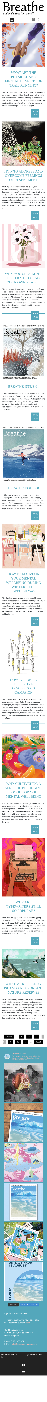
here (28, 1323)
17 (25, 1042)
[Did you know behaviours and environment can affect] (23, 1162)
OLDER (38, 1042)
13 (37, 1036)
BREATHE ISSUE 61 (23, 386)
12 (29, 1036)
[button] (12, 20)
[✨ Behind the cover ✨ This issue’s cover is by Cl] (23, 1122)
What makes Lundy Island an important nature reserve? (23, 988)
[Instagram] (37, 19)
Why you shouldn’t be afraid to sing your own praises (23, 278)
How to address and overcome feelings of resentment (23, 175)
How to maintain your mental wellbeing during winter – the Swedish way (23, 582)
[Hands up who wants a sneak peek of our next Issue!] (23, 1281)
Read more (36, 112)
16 (18, 1042)
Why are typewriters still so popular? (23, 906)
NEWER (9, 1036)
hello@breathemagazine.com (24, 1344)
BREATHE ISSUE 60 (23, 488)
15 (10, 1042)
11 (22, 1036)
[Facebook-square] (33, 19)
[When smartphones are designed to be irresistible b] (23, 1082)
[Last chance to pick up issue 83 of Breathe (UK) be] (23, 1241)
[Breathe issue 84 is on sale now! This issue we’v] (23, 1202)
